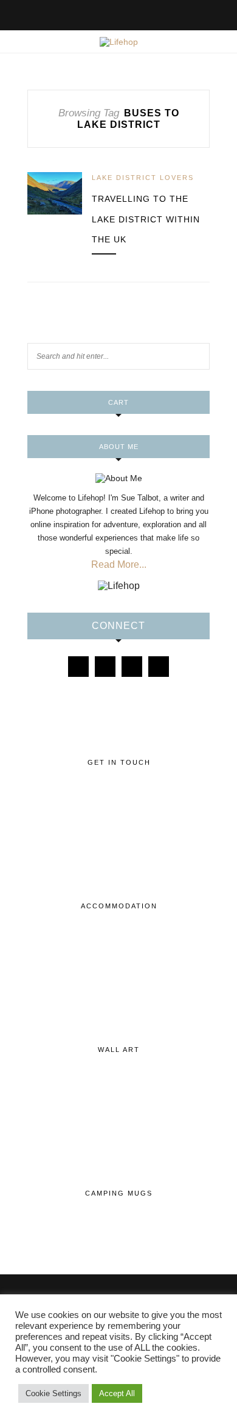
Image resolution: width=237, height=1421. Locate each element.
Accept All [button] (117, 1393)
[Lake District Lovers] (78, 666)
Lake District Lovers (143, 177)
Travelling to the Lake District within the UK (146, 219)
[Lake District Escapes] (158, 666)
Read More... (118, 564)
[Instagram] (105, 666)
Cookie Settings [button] (53, 1393)
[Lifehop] (132, 666)
